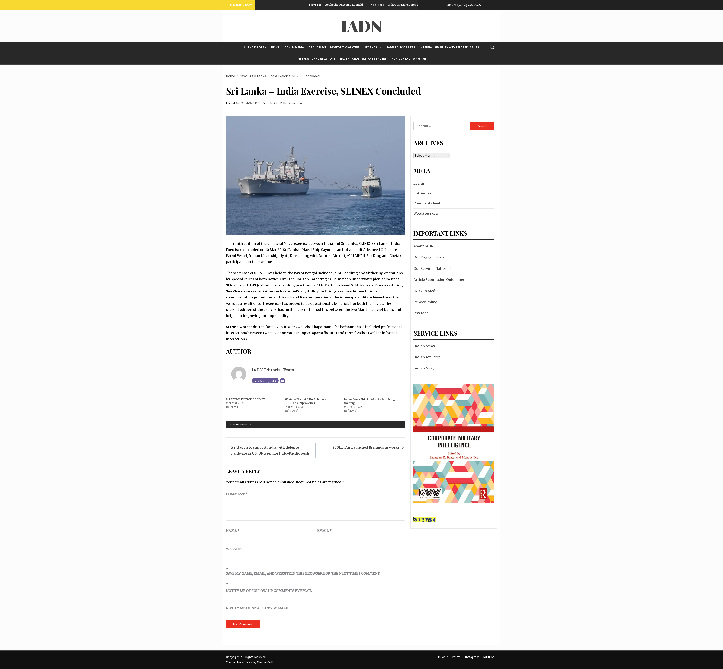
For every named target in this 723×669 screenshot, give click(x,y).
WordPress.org (425, 213)
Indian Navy (423, 368)
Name (233, 530)
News (247, 424)
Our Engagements (428, 257)
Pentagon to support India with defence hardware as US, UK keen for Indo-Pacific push (270, 450)
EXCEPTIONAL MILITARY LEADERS (363, 58)
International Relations (316, 58)
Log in (418, 183)
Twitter (456, 657)
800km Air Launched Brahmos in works (365, 447)
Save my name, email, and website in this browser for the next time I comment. (303, 573)
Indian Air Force (426, 357)
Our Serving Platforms (432, 268)
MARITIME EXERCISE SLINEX (245, 399)
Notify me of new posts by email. (258, 608)
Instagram (472, 657)
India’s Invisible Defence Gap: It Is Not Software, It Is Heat (380, 4)
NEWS (275, 47)
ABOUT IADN (317, 47)
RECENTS (370, 47)
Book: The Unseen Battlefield (299, 4)
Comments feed (426, 203)
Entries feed (423, 193)
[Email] (282, 380)
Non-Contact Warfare (408, 58)
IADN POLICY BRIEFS (401, 47)
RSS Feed (421, 313)
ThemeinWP (265, 662)
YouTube (488, 657)
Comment (237, 494)
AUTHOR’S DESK (255, 47)
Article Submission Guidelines (439, 279)
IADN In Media (425, 291)
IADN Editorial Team (292, 103)
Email (324, 530)
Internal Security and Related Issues (449, 47)
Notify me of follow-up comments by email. (269, 591)
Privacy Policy (425, 302)
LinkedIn (442, 657)
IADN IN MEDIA (294, 47)
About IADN (423, 246)
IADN (361, 25)
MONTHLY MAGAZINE (345, 47)
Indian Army (424, 346)
